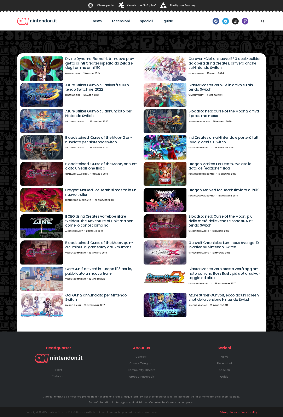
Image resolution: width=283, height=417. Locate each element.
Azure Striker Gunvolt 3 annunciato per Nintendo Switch (98, 113)
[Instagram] (235, 21)
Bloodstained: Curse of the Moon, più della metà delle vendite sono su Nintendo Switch (221, 221)
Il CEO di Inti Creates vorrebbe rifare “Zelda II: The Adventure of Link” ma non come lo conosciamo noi (99, 221)
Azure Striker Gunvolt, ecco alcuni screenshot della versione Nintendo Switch (225, 297)
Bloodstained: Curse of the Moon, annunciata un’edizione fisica (101, 166)
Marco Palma (73, 305)
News (97, 21)
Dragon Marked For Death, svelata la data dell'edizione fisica (220, 166)
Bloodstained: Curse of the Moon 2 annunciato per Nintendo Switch (98, 140)
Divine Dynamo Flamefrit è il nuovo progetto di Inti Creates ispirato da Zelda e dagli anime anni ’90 (99, 63)
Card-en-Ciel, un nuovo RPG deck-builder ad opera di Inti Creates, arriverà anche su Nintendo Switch (224, 63)
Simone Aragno (198, 305)
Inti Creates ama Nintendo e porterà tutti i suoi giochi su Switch (224, 140)
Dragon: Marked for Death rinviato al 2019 (224, 190)
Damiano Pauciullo (200, 147)
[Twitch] (245, 21)
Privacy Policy (228, 412)
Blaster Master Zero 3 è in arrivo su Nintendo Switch (222, 87)
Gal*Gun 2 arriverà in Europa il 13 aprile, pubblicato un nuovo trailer (98, 271)
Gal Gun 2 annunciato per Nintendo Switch (96, 297)
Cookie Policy (249, 412)
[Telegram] (225, 21)
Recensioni (121, 21)
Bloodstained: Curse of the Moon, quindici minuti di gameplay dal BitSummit (99, 245)
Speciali (146, 21)
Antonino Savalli (75, 121)
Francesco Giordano (202, 174)
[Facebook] (216, 21)
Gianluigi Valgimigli (77, 174)
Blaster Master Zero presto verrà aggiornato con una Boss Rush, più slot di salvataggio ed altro (224, 273)
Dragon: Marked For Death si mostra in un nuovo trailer (100, 192)
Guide (168, 21)
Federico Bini (72, 73)
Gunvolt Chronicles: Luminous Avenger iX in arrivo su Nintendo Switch (224, 245)
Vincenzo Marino (199, 231)
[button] (263, 21)
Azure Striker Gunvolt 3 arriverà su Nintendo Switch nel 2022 (98, 87)
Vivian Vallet (196, 95)
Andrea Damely (74, 231)
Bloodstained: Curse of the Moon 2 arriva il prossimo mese (224, 113)
